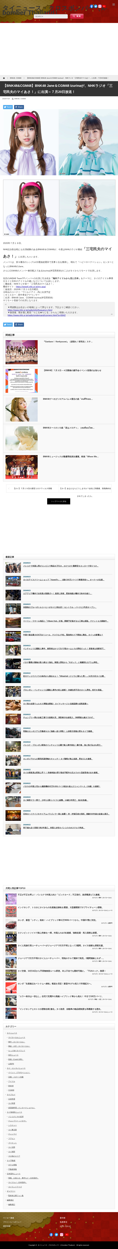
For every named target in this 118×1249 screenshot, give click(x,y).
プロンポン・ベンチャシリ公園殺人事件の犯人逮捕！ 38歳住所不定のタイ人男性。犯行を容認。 (63, 690)
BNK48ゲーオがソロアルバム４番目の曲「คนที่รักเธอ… (68, 399)
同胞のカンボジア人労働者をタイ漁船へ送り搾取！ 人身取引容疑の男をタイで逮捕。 (58, 731)
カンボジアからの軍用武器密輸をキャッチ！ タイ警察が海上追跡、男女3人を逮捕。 (58, 759)
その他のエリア (14, 1156)
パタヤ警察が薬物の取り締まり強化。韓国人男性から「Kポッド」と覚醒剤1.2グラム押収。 (61, 662)
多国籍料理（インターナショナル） (21, 1108)
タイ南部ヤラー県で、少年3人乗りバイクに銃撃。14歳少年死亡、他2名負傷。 (55, 800)
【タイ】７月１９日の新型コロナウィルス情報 (32, 488)
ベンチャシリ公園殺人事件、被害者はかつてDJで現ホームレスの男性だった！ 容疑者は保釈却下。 (64, 649)
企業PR (110, 923)
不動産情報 (12, 1169)
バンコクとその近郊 (16, 1117)
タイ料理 (11, 1103)
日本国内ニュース (13, 1174)
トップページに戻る (58, 501)
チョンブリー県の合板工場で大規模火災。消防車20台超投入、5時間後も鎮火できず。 (59, 717)
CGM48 (23, 99)
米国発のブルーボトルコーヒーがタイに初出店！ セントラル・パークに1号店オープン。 (60, 607)
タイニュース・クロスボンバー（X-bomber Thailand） (57, 1245)
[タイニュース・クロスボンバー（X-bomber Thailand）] (54, 10)
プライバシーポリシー (12, 1222)
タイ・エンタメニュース (16, 1068)
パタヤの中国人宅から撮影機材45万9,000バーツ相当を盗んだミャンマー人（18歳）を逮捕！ (61, 786)
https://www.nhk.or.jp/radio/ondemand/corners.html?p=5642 (37, 315)
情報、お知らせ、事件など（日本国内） (23, 1178)
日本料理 (11, 1099)
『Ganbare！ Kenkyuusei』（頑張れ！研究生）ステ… (68, 341)
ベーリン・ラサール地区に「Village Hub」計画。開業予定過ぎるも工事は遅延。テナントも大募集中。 (66, 621)
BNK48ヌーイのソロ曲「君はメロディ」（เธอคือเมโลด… (68, 428)
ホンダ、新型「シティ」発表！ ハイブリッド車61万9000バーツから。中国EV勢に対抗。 (58, 920)
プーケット (12, 1143)
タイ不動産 (11, 1160)
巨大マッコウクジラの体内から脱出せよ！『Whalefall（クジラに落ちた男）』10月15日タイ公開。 (64, 676)
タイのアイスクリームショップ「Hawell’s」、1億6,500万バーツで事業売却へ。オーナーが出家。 (64, 580)
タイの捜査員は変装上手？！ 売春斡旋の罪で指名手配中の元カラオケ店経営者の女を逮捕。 (61, 773)
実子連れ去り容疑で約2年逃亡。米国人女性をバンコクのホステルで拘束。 (54, 828)
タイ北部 (11, 1147)
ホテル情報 (12, 1165)
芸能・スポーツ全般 (16, 1077)
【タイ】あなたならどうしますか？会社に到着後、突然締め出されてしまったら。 (85, 489)
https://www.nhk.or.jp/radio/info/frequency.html (30, 310)
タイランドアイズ (15, 1187)
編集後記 (10, 1200)
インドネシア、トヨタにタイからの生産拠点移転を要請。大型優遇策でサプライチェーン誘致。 (61, 907)
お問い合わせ (65, 1226)
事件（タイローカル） (105, 897)
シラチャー (12, 1125)
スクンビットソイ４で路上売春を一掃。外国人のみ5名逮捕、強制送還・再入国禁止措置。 (58, 933)
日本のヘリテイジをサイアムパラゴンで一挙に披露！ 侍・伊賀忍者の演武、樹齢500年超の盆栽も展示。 (66, 814)
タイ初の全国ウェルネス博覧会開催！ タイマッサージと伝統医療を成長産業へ (55, 704)
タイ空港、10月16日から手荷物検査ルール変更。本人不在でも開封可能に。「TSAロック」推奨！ (62, 971)
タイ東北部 (12, 1130)
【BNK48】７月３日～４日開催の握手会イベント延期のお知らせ (72, 370)
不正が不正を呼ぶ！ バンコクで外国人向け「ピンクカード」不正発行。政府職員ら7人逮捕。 (59, 895)
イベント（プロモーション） (19, 1072)
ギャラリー (11, 1191)
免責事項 (63, 1222)
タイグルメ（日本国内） (17, 1182)
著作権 (62, 1218)
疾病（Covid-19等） (16, 1059)
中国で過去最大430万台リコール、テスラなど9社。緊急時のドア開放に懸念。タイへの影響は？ (63, 635)
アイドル (11, 1081)
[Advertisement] (59, 49)
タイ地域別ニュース (14, 1112)
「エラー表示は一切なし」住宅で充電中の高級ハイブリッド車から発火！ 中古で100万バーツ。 (61, 996)
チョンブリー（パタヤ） (17, 1121)
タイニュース (12, 1033)
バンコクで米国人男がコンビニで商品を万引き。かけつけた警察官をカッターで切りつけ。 (61, 566)
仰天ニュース (13, 1055)
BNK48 (17, 99)
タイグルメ (11, 1094)
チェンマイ (12, 1134)
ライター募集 (8, 1218)
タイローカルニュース (105, 910)
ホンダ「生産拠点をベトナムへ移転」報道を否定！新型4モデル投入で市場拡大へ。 (55, 983)
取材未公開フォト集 (16, 1195)
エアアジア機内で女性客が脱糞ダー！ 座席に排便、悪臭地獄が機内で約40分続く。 (57, 593)
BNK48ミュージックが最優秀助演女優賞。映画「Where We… (71, 456)
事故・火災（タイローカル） (103, 999)
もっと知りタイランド (16, 1051)
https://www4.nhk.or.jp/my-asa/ (31, 286)
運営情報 (6, 1226)
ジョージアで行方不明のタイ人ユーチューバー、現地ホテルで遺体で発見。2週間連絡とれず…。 (61, 958)
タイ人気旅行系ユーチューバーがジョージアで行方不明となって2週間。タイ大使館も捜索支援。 (61, 945)
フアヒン (11, 1138)
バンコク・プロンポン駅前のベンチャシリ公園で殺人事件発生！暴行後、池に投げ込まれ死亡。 (62, 745)
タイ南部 (11, 1152)
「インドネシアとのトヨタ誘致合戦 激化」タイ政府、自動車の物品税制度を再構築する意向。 (60, 1009)
